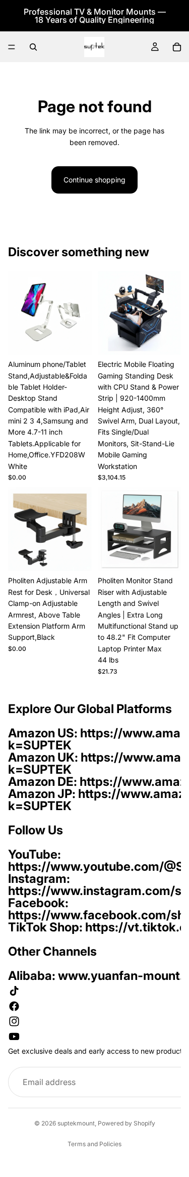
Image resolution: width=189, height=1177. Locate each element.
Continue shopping (94, 179)
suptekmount (76, 1123)
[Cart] (177, 47)
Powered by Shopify (126, 1123)
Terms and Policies (94, 1144)
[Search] (33, 47)
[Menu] (11, 47)
